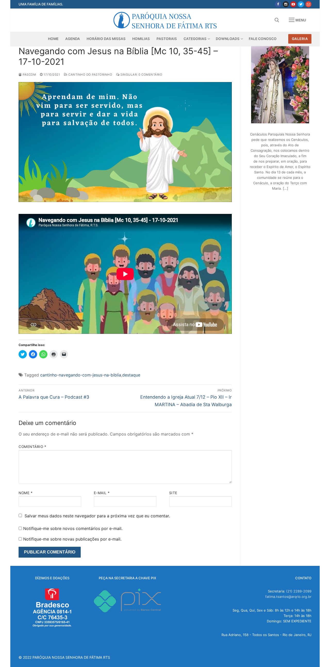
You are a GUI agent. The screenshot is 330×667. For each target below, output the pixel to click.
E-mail (102, 493)
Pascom (29, 74)
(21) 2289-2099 (298, 591)
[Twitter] (301, 4)
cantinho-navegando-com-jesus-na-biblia (80, 374)
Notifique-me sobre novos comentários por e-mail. (72, 528)
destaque (131, 374)
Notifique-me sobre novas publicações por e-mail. (72, 539)
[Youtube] (293, 4)
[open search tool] (277, 20)
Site (173, 493)
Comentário (32, 447)
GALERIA (300, 39)
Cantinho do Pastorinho (90, 74)
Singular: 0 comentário (141, 74)
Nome (25, 493)
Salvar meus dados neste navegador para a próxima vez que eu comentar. (97, 515)
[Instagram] (286, 4)
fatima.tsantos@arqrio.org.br (288, 596)
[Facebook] (278, 4)
